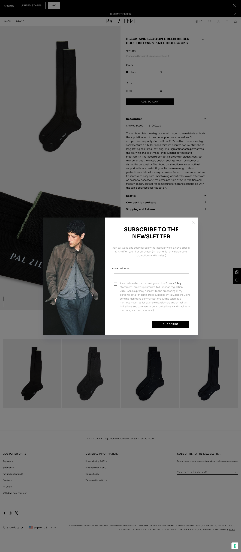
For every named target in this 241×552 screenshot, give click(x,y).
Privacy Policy (173, 283)
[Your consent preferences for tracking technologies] (234, 545)
